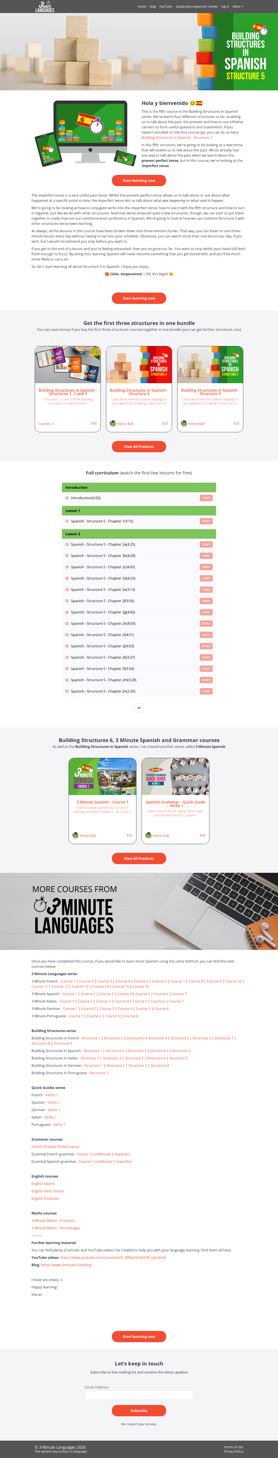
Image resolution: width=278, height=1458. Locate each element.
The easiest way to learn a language (61, 1451)
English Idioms (43, 1183)
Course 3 (104, 981)
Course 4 (123, 981)
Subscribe (139, 1410)
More (236, 6)
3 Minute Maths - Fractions (53, 1220)
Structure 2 (113, 1038)
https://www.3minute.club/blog (66, 1264)
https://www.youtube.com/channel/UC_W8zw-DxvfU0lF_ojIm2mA (113, 1257)
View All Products (139, 446)
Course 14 (100, 986)
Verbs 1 (52, 1095)
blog (153, 6)
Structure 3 (135, 1038)
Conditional (101, 1154)
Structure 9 (63, 1043)
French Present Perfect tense (55, 1146)
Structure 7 (224, 1038)
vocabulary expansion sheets (197, 6)
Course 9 (214, 981)
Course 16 (140, 986)
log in (225, 6)
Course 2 (86, 981)
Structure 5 (179, 1038)
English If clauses (45, 1198)
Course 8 (196, 981)
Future (82, 1154)
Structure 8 (40, 1043)
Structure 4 (157, 1038)
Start (206, 498)
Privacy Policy (233, 1451)
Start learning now (139, 180)
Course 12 (60, 986)
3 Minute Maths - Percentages (55, 1228)
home (142, 6)
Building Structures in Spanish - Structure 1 (177, 137)
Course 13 (80, 986)
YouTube (165, 6)
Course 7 (177, 981)
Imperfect (122, 1154)
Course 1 (68, 981)
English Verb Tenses (47, 1191)
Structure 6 (202, 1038)
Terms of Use (233, 1447)
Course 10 (233, 981)
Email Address (97, 1387)
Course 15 (120, 986)
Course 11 (39, 986)
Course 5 (141, 981)
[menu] (188, 6)
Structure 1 (91, 1038)
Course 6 (159, 981)
